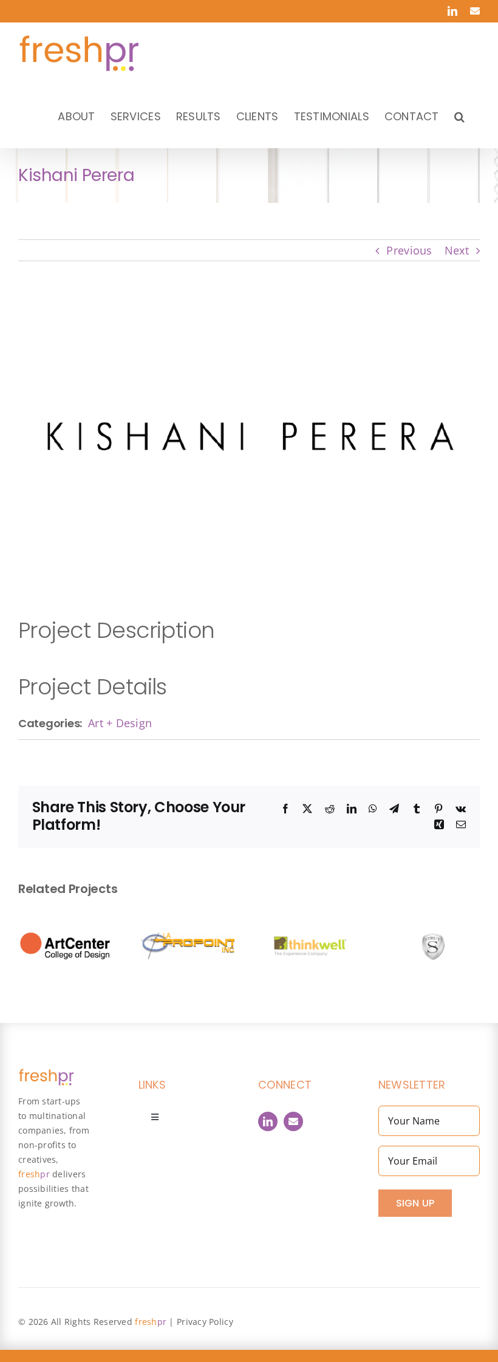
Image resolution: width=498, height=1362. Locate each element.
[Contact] (293, 1121)
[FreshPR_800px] (46, 1074)
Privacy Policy (205, 1321)
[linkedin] (268, 1121)
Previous (409, 250)
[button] (459, 116)
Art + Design (120, 723)
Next (457, 250)
